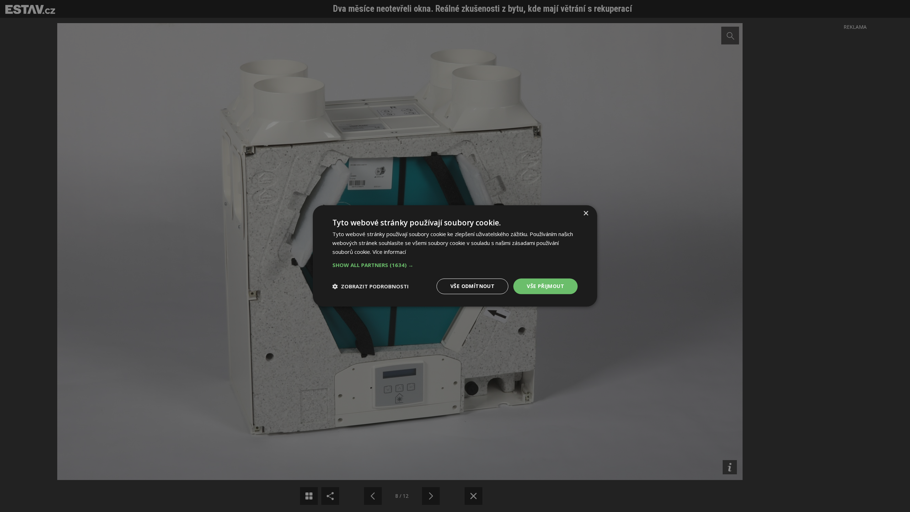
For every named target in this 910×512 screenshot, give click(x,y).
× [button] (585, 213)
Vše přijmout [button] (545, 286)
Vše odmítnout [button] (472, 286)
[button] (455, 265)
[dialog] (455, 256)
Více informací (389, 251)
